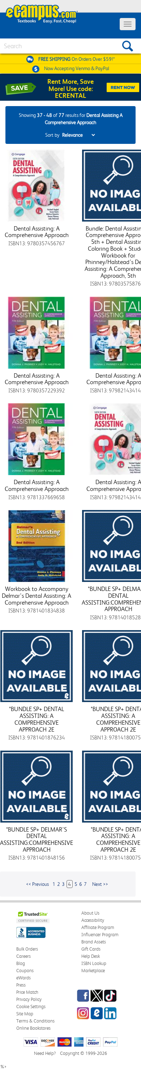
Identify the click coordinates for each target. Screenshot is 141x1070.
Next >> (100, 884)
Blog (20, 963)
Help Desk (90, 956)
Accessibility (92, 920)
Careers (23, 956)
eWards (23, 977)
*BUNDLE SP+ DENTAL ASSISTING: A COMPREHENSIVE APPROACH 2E (36, 719)
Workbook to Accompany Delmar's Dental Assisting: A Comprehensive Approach (36, 595)
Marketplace (93, 970)
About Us (90, 913)
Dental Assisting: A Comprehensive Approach (37, 232)
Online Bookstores (33, 1028)
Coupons (25, 970)
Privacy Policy (29, 999)
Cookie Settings (31, 1006)
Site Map (24, 1013)
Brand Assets (93, 941)
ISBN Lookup (93, 963)
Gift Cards (91, 949)
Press (21, 985)
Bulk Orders (27, 949)
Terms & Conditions (35, 1021)
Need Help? (45, 1053)
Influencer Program (100, 934)
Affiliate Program (97, 927)
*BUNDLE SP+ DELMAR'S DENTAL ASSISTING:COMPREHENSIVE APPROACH (36, 839)
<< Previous (37, 884)
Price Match (27, 992)
